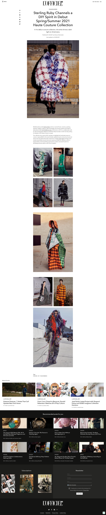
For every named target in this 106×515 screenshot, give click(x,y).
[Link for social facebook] (51, 510)
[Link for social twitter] (49, 510)
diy (39, 376)
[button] (51, 483)
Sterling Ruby (47, 126)
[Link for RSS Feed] (57, 509)
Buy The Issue (96, 1)
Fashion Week (53, 9)
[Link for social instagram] (54, 510)
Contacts (42, 512)
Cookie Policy (63, 512)
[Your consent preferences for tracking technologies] (104, 513)
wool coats (61, 138)
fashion (35, 376)
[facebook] (20, 13)
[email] (20, 10)
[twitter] (20, 19)
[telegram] (20, 24)
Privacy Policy (86, 490)
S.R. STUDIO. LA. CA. (46, 130)
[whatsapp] (20, 22)
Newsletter (48, 512)
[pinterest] (20, 15)
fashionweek (43, 376)
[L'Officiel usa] (53, 3)
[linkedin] (20, 17)
